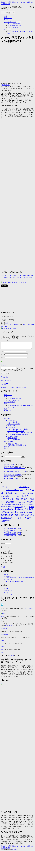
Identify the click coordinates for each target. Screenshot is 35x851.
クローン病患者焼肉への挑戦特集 (17, 434)
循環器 (11, 506)
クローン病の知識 (9, 420)
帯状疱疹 (4, 506)
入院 (30, 502)
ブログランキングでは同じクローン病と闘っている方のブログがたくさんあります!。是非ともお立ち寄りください (17, 277)
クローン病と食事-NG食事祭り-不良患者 (19, 432)
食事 (6, 326)
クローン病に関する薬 (14, 25)
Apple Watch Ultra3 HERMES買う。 (14, 468)
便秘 (20, 502)
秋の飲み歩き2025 (9, 466)
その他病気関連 (9, 441)
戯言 (18, 507)
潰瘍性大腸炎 (26, 512)
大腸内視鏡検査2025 (10, 532)
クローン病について (10, 22)
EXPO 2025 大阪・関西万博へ (13, 475)
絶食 (29, 515)
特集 (5, 29)
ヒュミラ (29, 493)
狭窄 (5, 515)
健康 (24, 502)
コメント (4, 341)
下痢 (23, 499)
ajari (6, 323)
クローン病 (26, 324)
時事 (9, 512)
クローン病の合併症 (13, 23)
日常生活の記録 (12, 438)
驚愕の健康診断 (9, 476)
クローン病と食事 (13, 324)
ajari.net (6, 574)
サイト (3, 357)
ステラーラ (21, 493)
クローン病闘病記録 (13, 439)
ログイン (7, 588)
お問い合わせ (8, 18)
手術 (25, 507)
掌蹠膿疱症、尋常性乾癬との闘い (17, 445)
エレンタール (14, 490)
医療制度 (15, 504)
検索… (3, 456)
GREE (2, 643)
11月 (4, 567)
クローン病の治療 (12, 27)
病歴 (5, 16)
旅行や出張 (16, 509)
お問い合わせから (9, 446)
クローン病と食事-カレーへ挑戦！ (17, 429)
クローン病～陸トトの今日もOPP (14, 581)
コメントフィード (9, 592)
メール (3, 354)
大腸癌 (31, 504)
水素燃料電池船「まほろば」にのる (15, 471)
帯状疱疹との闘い (12, 443)
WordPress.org (8, 594)
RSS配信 (11, 655)
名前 (2, 351)
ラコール (17, 496)
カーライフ (27, 490)
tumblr (2, 616)
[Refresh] (3, 365)
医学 (8, 504)
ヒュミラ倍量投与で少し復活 (13, 478)
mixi (2, 649)
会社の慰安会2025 (9, 464)
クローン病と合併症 (13, 424)
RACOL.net (7, 576)
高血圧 (8, 520)
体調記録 (11, 501)
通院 (22, 518)
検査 (16, 512)
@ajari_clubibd (29, 608)
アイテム (24, 487)
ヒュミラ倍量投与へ (10, 528)
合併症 (24, 504)
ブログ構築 (6, 496)
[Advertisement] (17, 62)
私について (7, 19)
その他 (6, 448)
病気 (13, 515)
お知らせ (7, 418)
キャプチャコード (22, 368)
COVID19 (4, 487)
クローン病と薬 (12, 422)
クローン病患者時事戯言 (11, 436)
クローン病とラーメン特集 (15, 431)
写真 (2, 504)
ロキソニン (12, 499)
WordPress (15, 849)
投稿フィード (8, 590)
